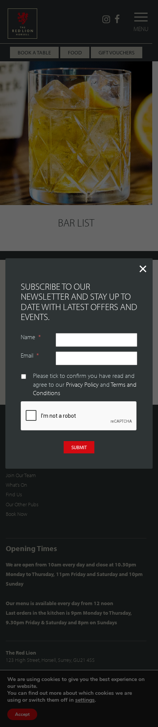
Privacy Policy (82, 384)
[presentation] (79, 416)
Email (30, 355)
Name (31, 337)
